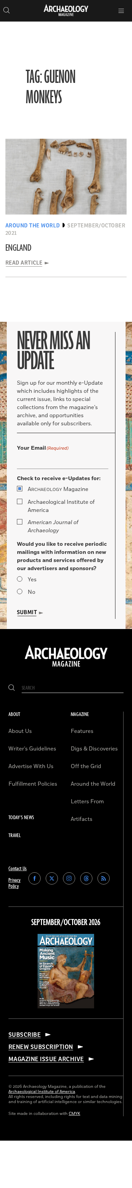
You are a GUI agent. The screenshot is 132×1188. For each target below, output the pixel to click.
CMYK (74, 1114)
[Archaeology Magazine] (66, 667)
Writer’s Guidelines (32, 749)
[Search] (11, 688)
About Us (20, 731)
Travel (14, 835)
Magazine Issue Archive (46, 1059)
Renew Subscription (40, 1047)
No (31, 592)
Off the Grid (86, 766)
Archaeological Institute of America (61, 506)
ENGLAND (18, 248)
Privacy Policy (14, 883)
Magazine (58, 489)
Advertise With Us (30, 766)
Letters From (87, 801)
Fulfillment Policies (32, 784)
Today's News (21, 817)
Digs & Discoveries (94, 749)
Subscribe (24, 1034)
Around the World (93, 784)
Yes (32, 579)
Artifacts (81, 819)
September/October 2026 (66, 922)
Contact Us (17, 868)
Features (82, 731)
